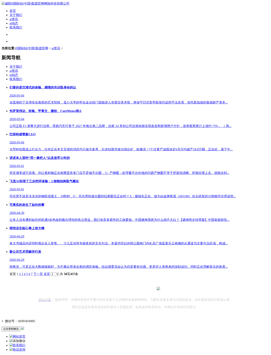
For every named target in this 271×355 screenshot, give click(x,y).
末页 (47, 274)
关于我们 (16, 15)
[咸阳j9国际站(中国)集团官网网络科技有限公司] (35, 3)
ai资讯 (14, 19)
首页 (13, 10)
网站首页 (19, 336)
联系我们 (16, 27)
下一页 (38, 274)
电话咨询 (19, 349)
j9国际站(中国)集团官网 (31, 48)
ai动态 (14, 23)
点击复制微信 (11, 328)
